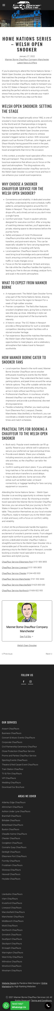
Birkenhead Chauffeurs (12, 825)
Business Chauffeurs (11, 733)
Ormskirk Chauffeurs (11, 934)
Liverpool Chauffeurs (11, 907)
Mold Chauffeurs (10, 925)
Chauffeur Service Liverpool (15, 567)
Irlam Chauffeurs (10, 898)
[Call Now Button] (48, 1005)
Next (48, 653)
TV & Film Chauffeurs (12, 773)
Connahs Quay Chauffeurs (14, 847)
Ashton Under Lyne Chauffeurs (16, 811)
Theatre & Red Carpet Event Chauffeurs (20, 764)
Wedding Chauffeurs (11, 782)
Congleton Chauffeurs (12, 843)
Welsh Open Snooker (27, 645)
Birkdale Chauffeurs (11, 820)
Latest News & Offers (27, 62)
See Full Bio (25, 636)
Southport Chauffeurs (12, 939)
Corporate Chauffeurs (12, 742)
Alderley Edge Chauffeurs (13, 802)
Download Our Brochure (13, 787)
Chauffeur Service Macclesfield (16, 585)
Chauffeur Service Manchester (16, 579)
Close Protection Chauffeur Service (18, 751)
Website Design (9, 983)
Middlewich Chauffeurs (12, 921)
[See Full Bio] (32, 636)
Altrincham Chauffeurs (12, 807)
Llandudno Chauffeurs (12, 894)
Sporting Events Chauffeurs (14, 760)
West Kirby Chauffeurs (12, 957)
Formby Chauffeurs (11, 861)
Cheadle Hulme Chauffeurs (14, 834)
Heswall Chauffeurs (11, 874)
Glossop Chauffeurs (11, 870)
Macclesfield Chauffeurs (13, 912)
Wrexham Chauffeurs (12, 970)
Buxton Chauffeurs (10, 829)
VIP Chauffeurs (9, 778)
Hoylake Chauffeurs (11, 879)
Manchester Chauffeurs (13, 916)
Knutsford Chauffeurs (12, 903)
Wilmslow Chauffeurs (12, 961)
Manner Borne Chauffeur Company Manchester (27, 59)
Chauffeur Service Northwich (15, 590)
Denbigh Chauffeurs (11, 852)
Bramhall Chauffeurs (11, 816)
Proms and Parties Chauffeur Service (19, 755)
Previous (8, 653)
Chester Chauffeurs (11, 838)
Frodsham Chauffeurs (12, 865)
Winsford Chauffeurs (11, 966)
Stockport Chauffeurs (12, 943)
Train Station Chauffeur (12, 769)
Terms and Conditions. (41, 1000)
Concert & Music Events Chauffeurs (18, 737)
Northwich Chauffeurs (12, 930)
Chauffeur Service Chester (14, 573)
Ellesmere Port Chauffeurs (14, 856)
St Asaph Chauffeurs (11, 948)
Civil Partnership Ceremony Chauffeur (19, 746)
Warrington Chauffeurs (12, 952)
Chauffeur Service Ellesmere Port (17, 562)
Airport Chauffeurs (10, 728)
